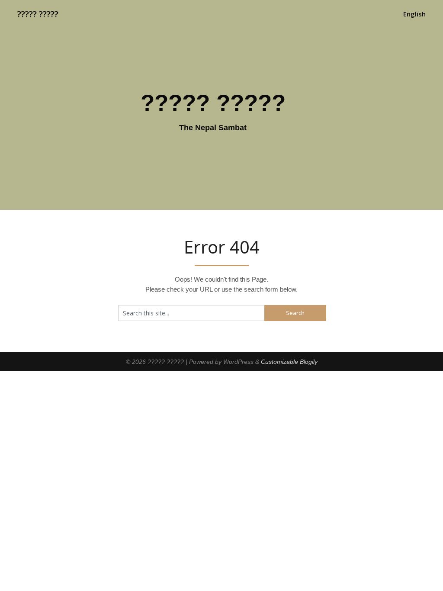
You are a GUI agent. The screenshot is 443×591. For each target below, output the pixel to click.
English (414, 14)
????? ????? (37, 14)
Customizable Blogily (289, 361)
